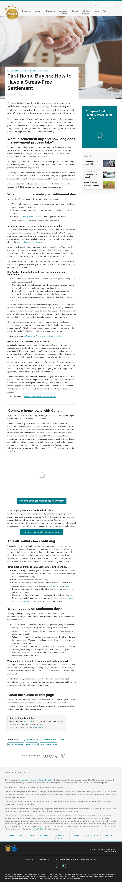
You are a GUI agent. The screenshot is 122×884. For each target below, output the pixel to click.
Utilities (86, 836)
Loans (11, 836)
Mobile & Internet (86, 12)
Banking (26, 11)
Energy (75, 11)
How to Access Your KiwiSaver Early (40, 396)
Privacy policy (84, 859)
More (97, 11)
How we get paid (72, 859)
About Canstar (107, 836)
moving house (32, 744)
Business (75, 836)
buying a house (28, 740)
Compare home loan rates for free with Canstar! (41, 501)
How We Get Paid (38, 829)
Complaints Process (29, 859)
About (105, 11)
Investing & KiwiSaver (59, 837)
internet (48, 585)
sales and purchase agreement (29, 241)
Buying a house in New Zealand (50, 740)
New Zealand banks (48, 744)
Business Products (62, 12)
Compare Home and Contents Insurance (42, 532)
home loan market (15, 744)
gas (67, 585)
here (14, 794)
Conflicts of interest (44, 859)
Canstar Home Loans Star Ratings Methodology (36, 780)
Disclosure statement (59, 859)
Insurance (38, 11)
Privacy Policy (38, 727)
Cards (21, 836)
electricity (57, 585)
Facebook (28, 721)
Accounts (31, 836)
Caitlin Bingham (19, 95)
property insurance (29, 216)
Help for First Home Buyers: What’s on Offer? (44, 335)
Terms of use (95, 859)
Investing (50, 11)
